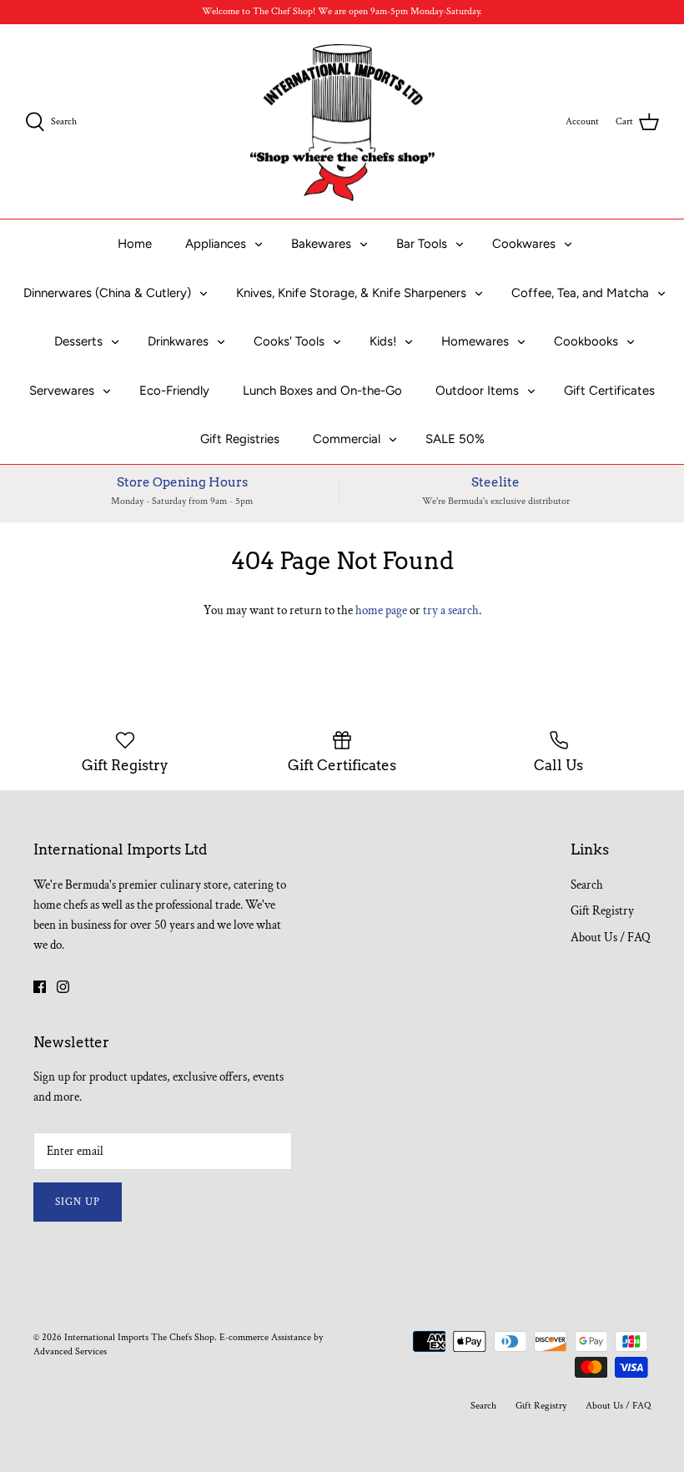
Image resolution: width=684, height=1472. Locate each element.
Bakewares (321, 243)
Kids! (383, 341)
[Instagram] (63, 986)
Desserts (78, 341)
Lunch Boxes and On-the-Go (322, 390)
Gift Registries (239, 438)
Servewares (61, 390)
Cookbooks (586, 341)
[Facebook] (39, 986)
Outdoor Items (477, 390)
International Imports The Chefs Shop (139, 1337)
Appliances (215, 243)
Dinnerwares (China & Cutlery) (107, 292)
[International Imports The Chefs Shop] (342, 122)
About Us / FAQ (611, 937)
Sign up (77, 1202)
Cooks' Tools (289, 341)
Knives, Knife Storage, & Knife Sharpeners (351, 292)
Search (587, 885)
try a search (451, 610)
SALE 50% (455, 438)
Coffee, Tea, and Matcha (580, 292)
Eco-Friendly (174, 390)
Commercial (346, 438)
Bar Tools (421, 243)
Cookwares (524, 243)
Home (135, 243)
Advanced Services (70, 1351)
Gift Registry (602, 911)
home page (381, 610)
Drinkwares (178, 341)
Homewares (475, 341)
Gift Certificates (609, 390)
